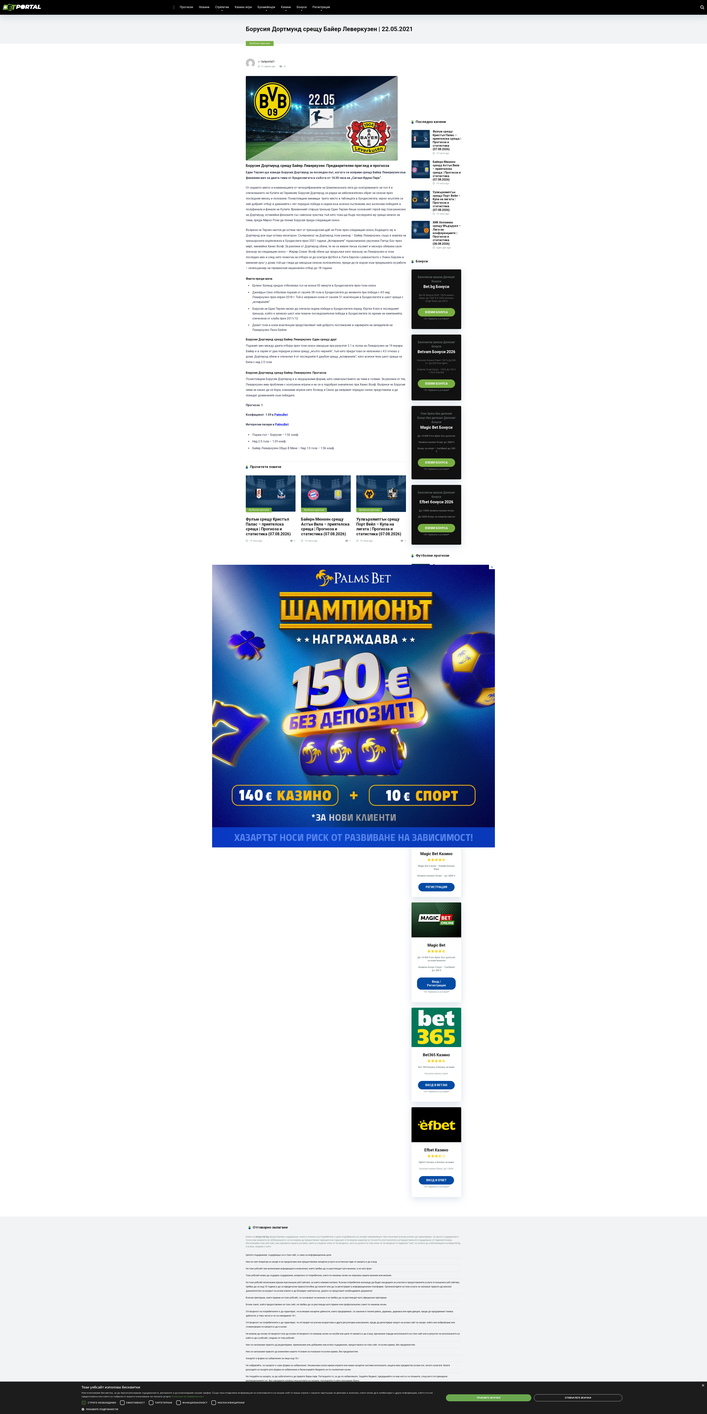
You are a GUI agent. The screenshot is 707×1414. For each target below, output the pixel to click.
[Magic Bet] (436, 936)
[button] (258, 1409)
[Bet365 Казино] (436, 1046)
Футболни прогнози (259, 43)
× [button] (702, 1385)
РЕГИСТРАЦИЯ (436, 887)
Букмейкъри (266, 7)
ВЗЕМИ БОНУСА (436, 312)
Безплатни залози (430, 277)
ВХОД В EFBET (436, 1180)
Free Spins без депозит (436, 413)
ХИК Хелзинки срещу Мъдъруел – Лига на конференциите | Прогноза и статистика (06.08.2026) (447, 233)
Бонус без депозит (430, 418)
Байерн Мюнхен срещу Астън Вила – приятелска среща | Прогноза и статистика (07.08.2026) (325, 526)
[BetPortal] (22, 6)
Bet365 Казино (436, 1055)
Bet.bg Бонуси (436, 286)
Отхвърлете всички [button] (578, 1397)
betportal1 (268, 61)
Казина (286, 7)
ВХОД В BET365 (436, 1085)
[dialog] (353, 1398)
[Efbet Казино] (436, 1141)
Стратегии (222, 7)
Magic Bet (436, 945)
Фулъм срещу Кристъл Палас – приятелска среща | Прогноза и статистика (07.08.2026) (268, 526)
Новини (204, 7)
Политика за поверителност (188, 1396)
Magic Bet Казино (436, 853)
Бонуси (302, 7)
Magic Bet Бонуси (436, 427)
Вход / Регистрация (436, 983)
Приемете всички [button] (488, 1397)
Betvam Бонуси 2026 (436, 351)
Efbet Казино (436, 1150)
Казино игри (243, 7)
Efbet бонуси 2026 (436, 502)
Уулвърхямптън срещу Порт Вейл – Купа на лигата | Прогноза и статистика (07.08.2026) (378, 526)
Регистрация (321, 7)
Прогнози (186, 7)
